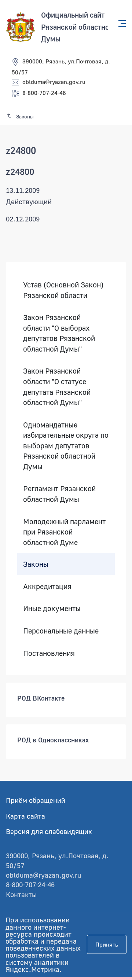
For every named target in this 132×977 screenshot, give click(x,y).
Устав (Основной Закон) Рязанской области (63, 290)
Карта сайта (25, 816)
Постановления (49, 652)
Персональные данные (61, 630)
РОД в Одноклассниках (53, 740)
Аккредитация (47, 586)
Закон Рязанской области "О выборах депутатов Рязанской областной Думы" (59, 333)
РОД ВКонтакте (41, 698)
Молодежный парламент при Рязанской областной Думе (64, 531)
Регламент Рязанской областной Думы (59, 493)
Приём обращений (35, 800)
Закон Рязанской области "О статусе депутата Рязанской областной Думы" (57, 386)
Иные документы (52, 608)
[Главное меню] (120, 23)
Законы (35, 563)
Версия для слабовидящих (49, 831)
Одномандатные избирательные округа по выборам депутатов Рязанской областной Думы (66, 445)
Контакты (21, 894)
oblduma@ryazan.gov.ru (53, 81)
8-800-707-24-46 (44, 92)
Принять (106, 944)
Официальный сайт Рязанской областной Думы (77, 26)
